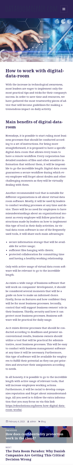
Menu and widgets (63, 12)
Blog (43, 421)
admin (33, 421)
